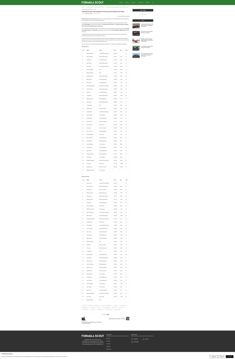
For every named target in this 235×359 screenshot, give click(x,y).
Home (83, 7)
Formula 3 (127, 2)
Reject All (222, 356)
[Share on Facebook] (104, 314)
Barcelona (90, 305)
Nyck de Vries (121, 307)
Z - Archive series (89, 7)
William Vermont (118, 309)
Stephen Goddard (89, 13)
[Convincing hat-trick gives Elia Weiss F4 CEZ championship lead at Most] (136, 26)
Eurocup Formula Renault (106, 305)
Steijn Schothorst (109, 309)
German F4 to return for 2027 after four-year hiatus (147, 32)
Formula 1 (108, 338)
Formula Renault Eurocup (99, 7)
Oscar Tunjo (92, 309)
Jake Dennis (93, 307)
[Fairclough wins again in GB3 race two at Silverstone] (136, 48)
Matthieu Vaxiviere (106, 307)
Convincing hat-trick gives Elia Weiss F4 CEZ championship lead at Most (147, 25)
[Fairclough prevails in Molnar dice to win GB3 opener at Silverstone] (136, 55)
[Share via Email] (108, 314)
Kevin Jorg (99, 307)
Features (147, 2)
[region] (117, 355)
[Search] (152, 2)
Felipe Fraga (115, 305)
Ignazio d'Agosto (85, 307)
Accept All (230, 356)
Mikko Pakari (114, 307)
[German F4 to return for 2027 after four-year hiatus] (136, 33)
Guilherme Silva (123, 305)
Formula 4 (134, 2)
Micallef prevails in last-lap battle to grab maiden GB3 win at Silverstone (147, 40)
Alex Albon (84, 305)
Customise (214, 356)
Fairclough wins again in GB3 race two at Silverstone (147, 47)
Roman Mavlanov (100, 309)
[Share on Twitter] (105, 314)
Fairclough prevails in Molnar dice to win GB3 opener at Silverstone (147, 55)
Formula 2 (121, 2)
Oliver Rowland (85, 309)
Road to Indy (140, 2)
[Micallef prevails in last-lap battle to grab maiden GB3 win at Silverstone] (136, 40)
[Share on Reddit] (106, 314)
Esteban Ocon (97, 305)
